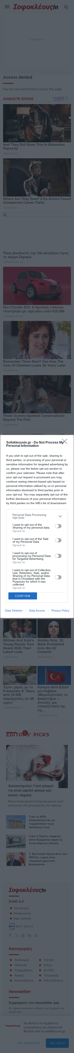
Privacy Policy (60, 610)
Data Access (37, 610)
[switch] (58, 526)
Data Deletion (14, 610)
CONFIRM (22, 596)
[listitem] (37, 516)
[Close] (66, 443)
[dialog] (37, 526)
